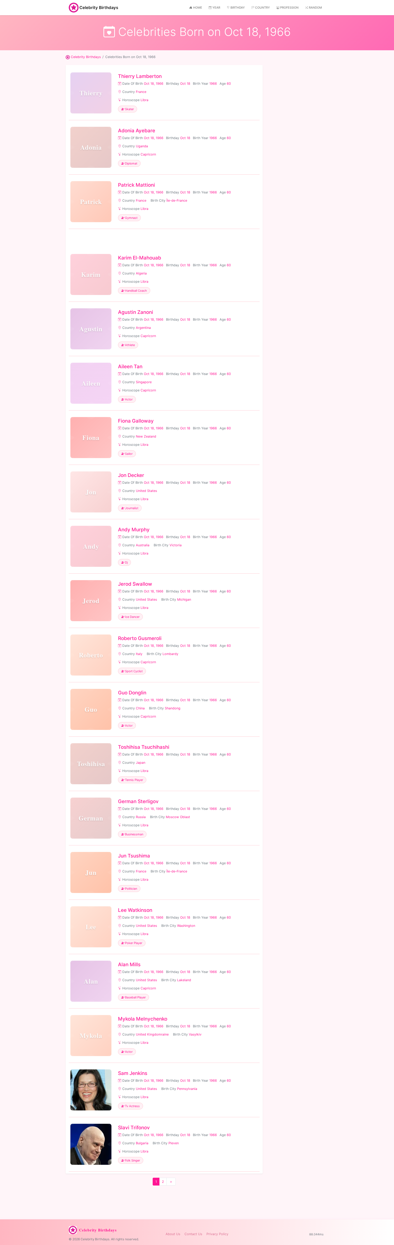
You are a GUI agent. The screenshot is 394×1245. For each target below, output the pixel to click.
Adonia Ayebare (136, 131)
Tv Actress (132, 1106)
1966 (213, 83)
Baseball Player (135, 997)
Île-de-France (176, 200)
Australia (142, 545)
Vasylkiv (195, 1034)
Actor (128, 399)
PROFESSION (289, 7)
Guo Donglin (132, 693)
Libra (144, 100)
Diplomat (130, 163)
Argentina (143, 328)
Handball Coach (135, 290)
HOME (197, 7)
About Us (173, 1234)
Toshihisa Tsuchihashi (143, 747)
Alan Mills (129, 964)
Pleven (173, 1143)
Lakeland (184, 980)
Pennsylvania (187, 1089)
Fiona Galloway (136, 421)
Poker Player (133, 943)
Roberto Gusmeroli (139, 638)
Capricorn (148, 154)
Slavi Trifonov (134, 1128)
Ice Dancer (132, 616)
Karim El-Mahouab (139, 258)
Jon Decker (131, 475)
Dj (126, 562)
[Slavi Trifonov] (90, 1144)
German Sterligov (138, 801)
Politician (130, 888)
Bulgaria (142, 1143)
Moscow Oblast (178, 817)
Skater (129, 109)
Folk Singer (132, 1160)
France (141, 92)
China (140, 708)
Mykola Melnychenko (142, 1019)
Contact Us (193, 1234)
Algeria (141, 273)
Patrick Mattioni (136, 185)
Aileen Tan (130, 366)
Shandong (172, 708)
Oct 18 (185, 83)
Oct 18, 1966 (153, 83)
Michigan (184, 599)
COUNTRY (262, 7)
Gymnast (130, 218)
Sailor (128, 453)
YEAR (216, 7)
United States (146, 491)
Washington (186, 926)
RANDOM (315, 7)
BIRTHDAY (237, 7)
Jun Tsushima (134, 856)
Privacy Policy (217, 1234)
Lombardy (170, 654)
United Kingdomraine (152, 1034)
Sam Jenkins (132, 1073)
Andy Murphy (134, 530)
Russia (141, 817)
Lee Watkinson (135, 910)
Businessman (133, 834)
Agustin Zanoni (135, 312)
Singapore (144, 382)
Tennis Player (133, 780)
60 (229, 83)
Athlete (129, 345)
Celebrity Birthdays (98, 7)
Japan (140, 762)
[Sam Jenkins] (90, 1089)
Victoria (176, 545)
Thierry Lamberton (140, 76)
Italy (139, 654)
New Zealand (146, 436)
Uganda (142, 146)
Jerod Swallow (135, 584)
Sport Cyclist (133, 671)
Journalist (131, 508)
